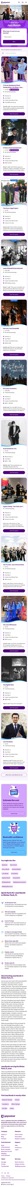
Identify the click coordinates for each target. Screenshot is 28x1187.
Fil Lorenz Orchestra (10, 388)
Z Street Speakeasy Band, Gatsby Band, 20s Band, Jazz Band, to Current (12, 87)
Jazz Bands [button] (14, 25)
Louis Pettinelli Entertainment (13, 268)
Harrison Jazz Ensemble (11, 328)
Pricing (3, 1164)
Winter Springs (16, 1104)
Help (16, 1145)
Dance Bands (5, 869)
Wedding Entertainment (19, 882)
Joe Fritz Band (8, 742)
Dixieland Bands (16, 869)
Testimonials (5, 1166)
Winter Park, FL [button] (15, 22)
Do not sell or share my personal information (13, 1179)
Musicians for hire (6, 1151)
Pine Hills (4, 1108)
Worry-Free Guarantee (13, 844)
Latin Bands (5, 873)
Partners (3, 1138)
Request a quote (20, 1138)
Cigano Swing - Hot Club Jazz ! (13, 506)
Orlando (17, 1099)
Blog (2, 1136)
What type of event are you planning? (11, 32)
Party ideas (18, 1136)
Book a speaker (5, 1149)
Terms (2, 1176)
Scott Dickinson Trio (9, 448)
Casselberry (5, 1104)
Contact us (18, 1147)
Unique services (19, 1164)
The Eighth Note (8, 685)
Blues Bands (13, 865)
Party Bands (14, 873)
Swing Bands (16, 878)
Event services (19, 1162)
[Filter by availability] (16, 53)
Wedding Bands (6, 882)
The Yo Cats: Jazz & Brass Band (13, 564)
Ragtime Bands (6, 878)
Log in (16, 1149)
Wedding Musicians (7, 886)
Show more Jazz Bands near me (14, 775)
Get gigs (3, 1162)
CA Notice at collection (7, 1177)
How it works (19, 1134)
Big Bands (4, 865)
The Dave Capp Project (10, 208)
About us (4, 1134)
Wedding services (20, 1166)
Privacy (8, 1176)
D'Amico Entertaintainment (12, 148)
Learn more (14, 852)
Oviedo (12, 1108)
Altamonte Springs (7, 1099)
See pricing (14, 813)
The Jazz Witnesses (9, 625)
